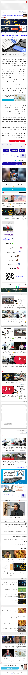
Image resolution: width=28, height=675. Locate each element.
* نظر (25, 412)
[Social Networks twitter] (17, 160)
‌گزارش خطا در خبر (23, 286)
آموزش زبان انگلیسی (12, 264)
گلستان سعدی (12, 260)
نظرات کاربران (14, 150)
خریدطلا (8, 100)
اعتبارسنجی (25, 432)
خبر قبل (6, 150)
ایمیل (25, 407)
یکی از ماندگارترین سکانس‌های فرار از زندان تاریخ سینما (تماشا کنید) (8, 239)
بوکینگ (21, 432)
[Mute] (5, 180)
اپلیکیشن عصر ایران (19, 276)
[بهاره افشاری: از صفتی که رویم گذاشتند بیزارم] (14, 509)
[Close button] (27, 663)
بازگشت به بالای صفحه (21, 467)
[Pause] (3, 180)
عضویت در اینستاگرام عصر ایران (13, 248)
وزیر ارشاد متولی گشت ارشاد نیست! (18, 544)
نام (25, 403)
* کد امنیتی (24, 422)
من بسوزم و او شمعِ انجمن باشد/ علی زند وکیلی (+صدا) (10, 155)
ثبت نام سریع (9, 668)
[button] (4, 17)
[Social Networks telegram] (15, 160)
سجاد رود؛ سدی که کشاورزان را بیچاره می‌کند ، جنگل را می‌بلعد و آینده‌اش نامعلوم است (8, 233)
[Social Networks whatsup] (19, 160)
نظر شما (25, 401)
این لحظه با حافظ (12, 256)
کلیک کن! (14, 189)
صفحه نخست (25, 32)
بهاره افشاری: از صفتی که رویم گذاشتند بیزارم (16, 517)
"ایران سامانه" (11, 673)
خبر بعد (21, 150)
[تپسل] (3, 167)
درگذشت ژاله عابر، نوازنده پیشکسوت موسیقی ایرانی (15, 521)
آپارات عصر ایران (12, 268)
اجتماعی (21, 32)
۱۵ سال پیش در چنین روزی (13, 252)
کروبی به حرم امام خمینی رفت (19, 536)
